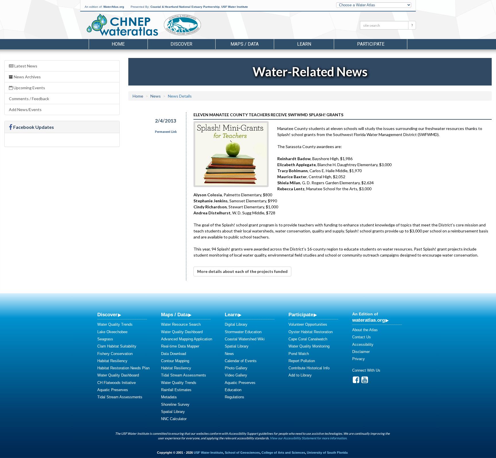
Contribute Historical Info (309, 368)
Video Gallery (236, 375)
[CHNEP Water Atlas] (121, 24)
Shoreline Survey (175, 404)
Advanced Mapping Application (186, 339)
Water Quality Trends (115, 324)
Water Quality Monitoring (309, 346)
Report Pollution (301, 361)
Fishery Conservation (115, 354)
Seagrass (105, 339)
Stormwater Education (243, 332)
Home (118, 44)
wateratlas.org (368, 320)
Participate (300, 314)
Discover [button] (181, 44)
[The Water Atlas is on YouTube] (365, 381)
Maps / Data (174, 314)
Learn (231, 314)
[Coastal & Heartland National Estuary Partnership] (197, 26)
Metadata (169, 397)
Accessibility (362, 344)
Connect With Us (366, 370)
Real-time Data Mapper (180, 346)
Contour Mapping (175, 361)
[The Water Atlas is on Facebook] (356, 381)
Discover (107, 314)
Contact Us (361, 337)
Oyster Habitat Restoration (310, 332)
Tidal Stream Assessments (119, 397)
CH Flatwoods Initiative (116, 383)
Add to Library (300, 375)
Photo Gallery (236, 368)
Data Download (173, 354)
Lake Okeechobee (112, 332)
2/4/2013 (165, 121)
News (155, 96)
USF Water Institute (234, 6)
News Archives (27, 76)
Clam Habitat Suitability (116, 346)
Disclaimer (361, 352)
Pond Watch (298, 354)
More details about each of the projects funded (242, 271)
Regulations (234, 397)
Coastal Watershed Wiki (245, 339)
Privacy (358, 359)
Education (233, 390)
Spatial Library (173, 412)
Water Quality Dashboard (118, 375)
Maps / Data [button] (244, 44)
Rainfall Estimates (176, 390)
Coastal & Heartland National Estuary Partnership (185, 6)
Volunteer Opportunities (307, 324)
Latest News (25, 65)
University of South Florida (327, 452)
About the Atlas (365, 330)
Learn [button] (304, 44)
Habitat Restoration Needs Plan (123, 368)
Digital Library (236, 324)
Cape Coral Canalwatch (307, 339)
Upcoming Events (29, 87)
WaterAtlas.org (113, 6)
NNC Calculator (174, 419)
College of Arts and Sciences (283, 452)
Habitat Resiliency (112, 361)
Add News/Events (25, 109)
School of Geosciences (242, 452)
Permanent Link (166, 131)
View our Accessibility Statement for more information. (308, 438)
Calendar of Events (241, 361)
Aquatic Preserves (112, 390)
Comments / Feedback (29, 98)
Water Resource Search (181, 324)
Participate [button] (370, 44)
